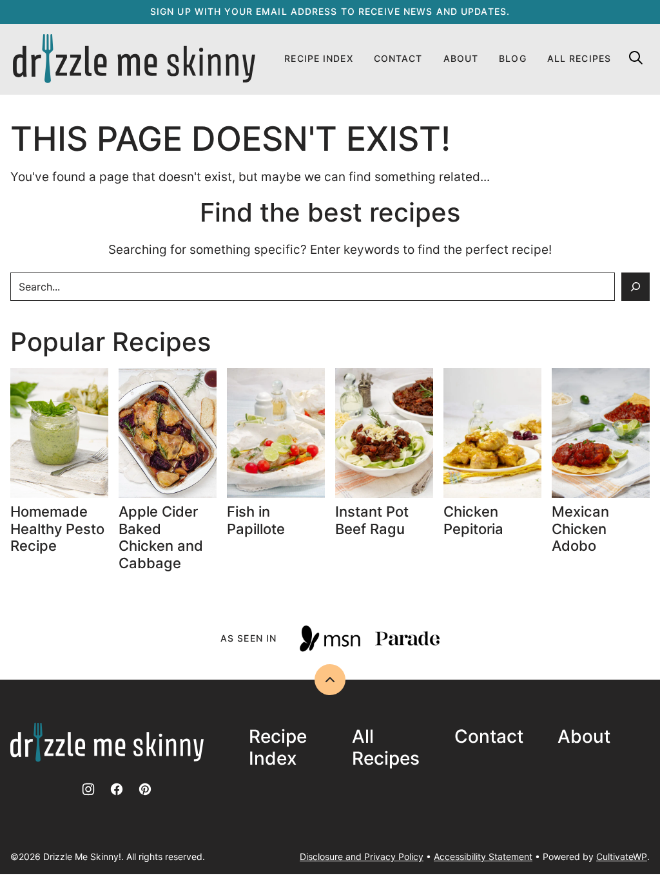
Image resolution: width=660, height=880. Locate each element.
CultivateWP (621, 856)
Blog (512, 58)
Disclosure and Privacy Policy (361, 856)
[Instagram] (88, 789)
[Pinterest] (145, 789)
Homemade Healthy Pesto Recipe (57, 528)
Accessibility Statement (483, 856)
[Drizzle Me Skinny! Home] (134, 59)
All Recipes (579, 58)
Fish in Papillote (258, 520)
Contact (398, 58)
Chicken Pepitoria (473, 520)
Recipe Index (318, 58)
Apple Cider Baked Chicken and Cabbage (161, 537)
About (461, 58)
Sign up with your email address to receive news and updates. (330, 11)
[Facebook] (116, 789)
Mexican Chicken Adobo (580, 528)
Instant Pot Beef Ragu (372, 520)
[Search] (635, 57)
